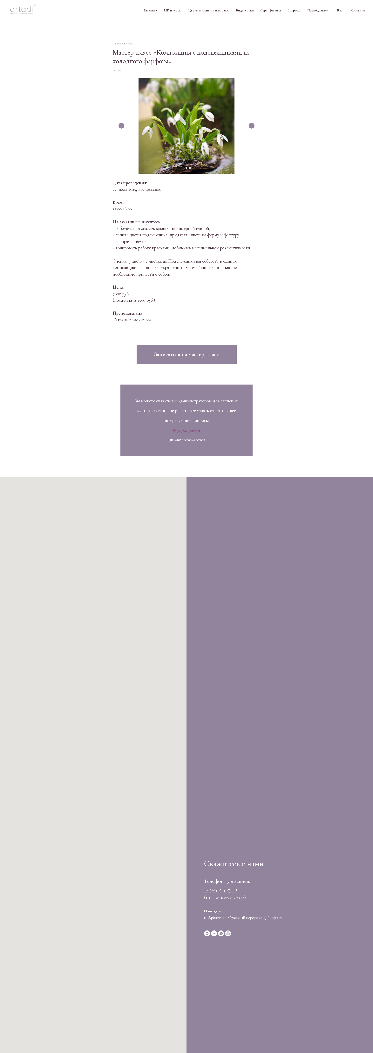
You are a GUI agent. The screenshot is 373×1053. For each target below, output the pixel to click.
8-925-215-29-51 (186, 430)
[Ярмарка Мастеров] (228, 933)
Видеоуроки (245, 10)
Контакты (357, 10)
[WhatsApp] (221, 933)
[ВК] (214, 933)
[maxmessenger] (207, 933)
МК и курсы (173, 10)
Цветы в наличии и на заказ (208, 10)
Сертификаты (270, 10)
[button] (187, 354)
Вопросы (294, 10)
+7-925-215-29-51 (220, 889)
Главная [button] (149, 10)
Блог (340, 10)
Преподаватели (318, 10)
